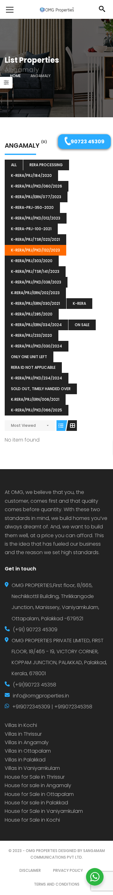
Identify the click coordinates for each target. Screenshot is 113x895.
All (14, 164)
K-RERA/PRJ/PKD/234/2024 (36, 378)
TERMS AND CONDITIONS (56, 884)
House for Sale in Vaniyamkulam (44, 811)
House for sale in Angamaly (38, 785)
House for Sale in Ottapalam (39, 794)
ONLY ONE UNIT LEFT (29, 356)
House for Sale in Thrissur (35, 777)
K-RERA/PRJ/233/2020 (31, 335)
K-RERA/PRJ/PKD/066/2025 (36, 410)
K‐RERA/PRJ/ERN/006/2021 (35, 399)
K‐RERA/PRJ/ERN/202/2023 (35, 292)
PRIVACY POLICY (68, 870)
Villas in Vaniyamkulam (32, 768)
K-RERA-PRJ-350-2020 (32, 207)
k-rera (79, 303)
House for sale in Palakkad (36, 802)
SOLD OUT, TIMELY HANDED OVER (41, 388)
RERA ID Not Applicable (33, 367)
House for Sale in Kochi (32, 820)
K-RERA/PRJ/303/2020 (31, 260)
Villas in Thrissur (23, 734)
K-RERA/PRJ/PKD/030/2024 (36, 346)
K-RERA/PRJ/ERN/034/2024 (36, 324)
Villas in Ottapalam (28, 751)
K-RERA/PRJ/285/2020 (31, 314)
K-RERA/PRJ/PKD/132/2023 (35, 250)
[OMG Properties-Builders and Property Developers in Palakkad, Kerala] (56, 9)
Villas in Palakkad (25, 759)
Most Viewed (23, 425)
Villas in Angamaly (27, 742)
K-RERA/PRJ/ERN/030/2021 (35, 303)
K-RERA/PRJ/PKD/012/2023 (35, 218)
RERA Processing (46, 164)
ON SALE (82, 324)
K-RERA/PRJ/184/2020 (31, 175)
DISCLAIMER (30, 870)
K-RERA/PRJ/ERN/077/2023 (36, 196)
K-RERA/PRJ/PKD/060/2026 (36, 186)
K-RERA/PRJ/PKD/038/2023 (36, 282)
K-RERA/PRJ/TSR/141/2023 (35, 271)
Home (15, 75)
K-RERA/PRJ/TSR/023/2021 (35, 239)
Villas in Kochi (21, 725)
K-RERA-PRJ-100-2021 (31, 228)
